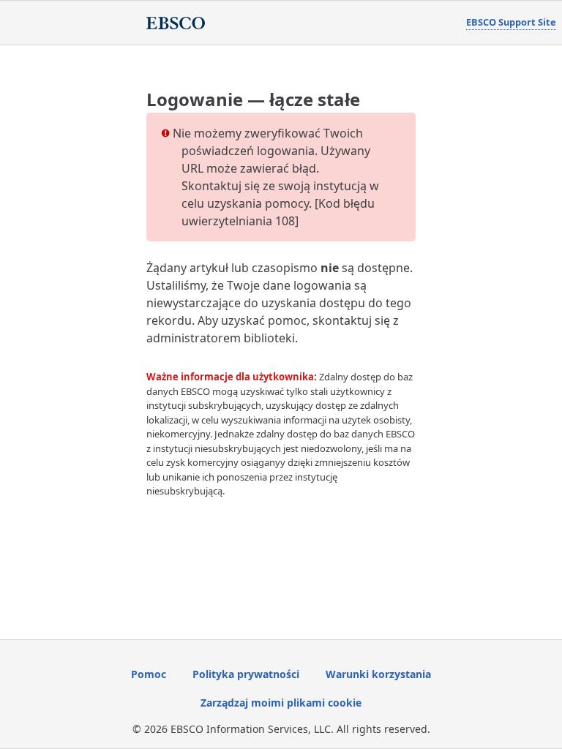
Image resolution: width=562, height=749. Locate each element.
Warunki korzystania (378, 674)
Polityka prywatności (245, 674)
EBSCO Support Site (511, 22)
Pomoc (148, 674)
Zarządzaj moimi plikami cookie (281, 703)
